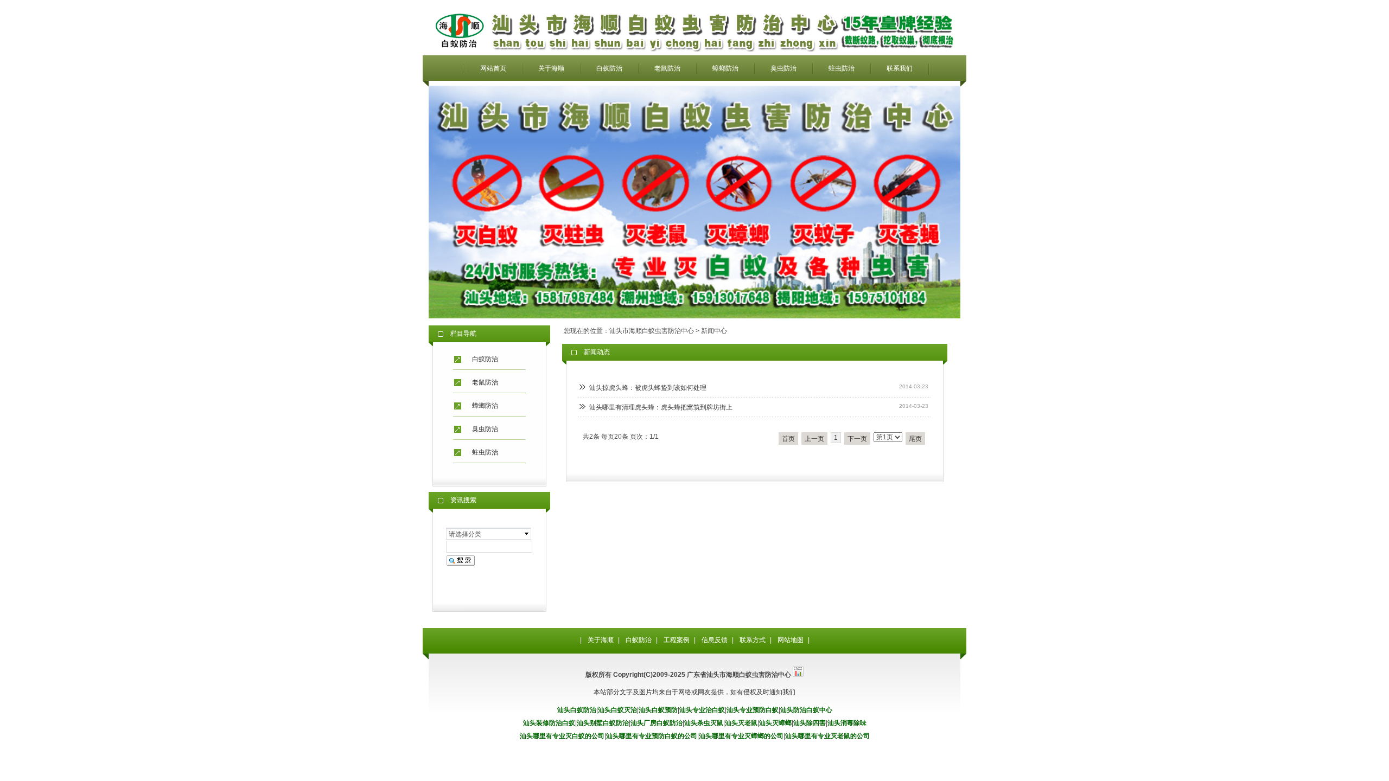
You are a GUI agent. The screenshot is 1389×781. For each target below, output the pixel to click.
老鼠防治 (667, 68)
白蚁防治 (609, 68)
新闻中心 (714, 331)
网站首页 (493, 68)
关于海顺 (551, 68)
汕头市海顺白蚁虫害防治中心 (651, 331)
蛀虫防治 (842, 68)
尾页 (915, 439)
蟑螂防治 (725, 68)
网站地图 (791, 640)
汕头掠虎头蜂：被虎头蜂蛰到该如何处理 (647, 388)
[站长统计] (798, 674)
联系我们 (900, 68)
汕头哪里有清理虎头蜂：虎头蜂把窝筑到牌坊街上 (660, 407)
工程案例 (677, 640)
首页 (788, 439)
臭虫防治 (783, 68)
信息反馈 (715, 640)
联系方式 (753, 640)
